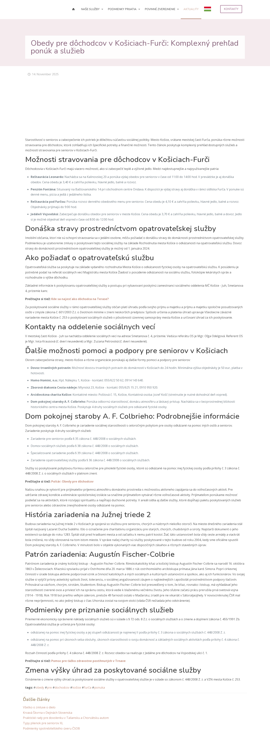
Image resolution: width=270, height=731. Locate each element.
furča (87, 687)
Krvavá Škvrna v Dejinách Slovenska (47, 713)
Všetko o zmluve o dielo (39, 707)
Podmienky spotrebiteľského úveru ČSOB (51, 728)
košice (76, 687)
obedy (40, 687)
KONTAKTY (231, 9)
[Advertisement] (135, 109)
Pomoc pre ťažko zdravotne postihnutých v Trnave (88, 661)
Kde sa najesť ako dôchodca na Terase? (80, 299)
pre (49, 687)
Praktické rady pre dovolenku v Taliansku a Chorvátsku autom (66, 718)
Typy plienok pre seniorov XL (43, 723)
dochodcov (62, 687)
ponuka (99, 687)
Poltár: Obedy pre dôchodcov (72, 481)
